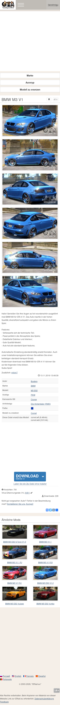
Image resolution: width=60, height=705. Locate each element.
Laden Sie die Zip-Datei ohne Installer (30, 484)
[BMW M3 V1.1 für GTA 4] (45, 532)
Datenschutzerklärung (44, 698)
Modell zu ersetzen (30, 89)
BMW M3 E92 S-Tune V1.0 (14, 541)
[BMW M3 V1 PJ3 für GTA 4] (45, 552)
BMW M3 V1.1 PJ (14, 562)
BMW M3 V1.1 (45, 541)
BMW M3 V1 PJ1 (14, 583)
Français (30, 676)
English (18, 676)
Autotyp (30, 82)
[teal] (32, 408)
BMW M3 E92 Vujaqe (14, 603)
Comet (34, 413)
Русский (6, 676)
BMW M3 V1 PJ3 (45, 562)
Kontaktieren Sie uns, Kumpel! (20, 503)
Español (42, 676)
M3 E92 (34, 390)
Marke (30, 75)
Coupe (34, 399)
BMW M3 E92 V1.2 (45, 583)
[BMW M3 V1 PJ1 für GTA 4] (15, 573)
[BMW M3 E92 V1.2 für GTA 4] (45, 573)
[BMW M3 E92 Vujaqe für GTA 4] (15, 593)
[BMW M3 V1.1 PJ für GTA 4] (15, 552)
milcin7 (14, 372)
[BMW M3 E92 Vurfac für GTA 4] (45, 593)
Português (7, 679)
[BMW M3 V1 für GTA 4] (30, 120)
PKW (33, 395)
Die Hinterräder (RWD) (41, 404)
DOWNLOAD (27, 476)
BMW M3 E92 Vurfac (45, 603)
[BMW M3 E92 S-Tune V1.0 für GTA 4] (15, 532)
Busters (34, 381)
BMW (33, 386)
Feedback (4, 701)
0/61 (27, 492)
